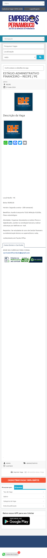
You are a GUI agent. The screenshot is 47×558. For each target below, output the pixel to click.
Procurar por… (7, 487)
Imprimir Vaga (18, 472)
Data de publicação (10, 506)
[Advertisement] (23, 171)
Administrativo (32, 463)
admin (5, 82)
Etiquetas (18, 487)
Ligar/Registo (35, 9)
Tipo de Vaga (7, 492)
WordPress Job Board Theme (23, 552)
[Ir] (40, 57)
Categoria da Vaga (9, 501)
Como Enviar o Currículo (13, 245)
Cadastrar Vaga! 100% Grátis (12, 9)
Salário (5, 496)
